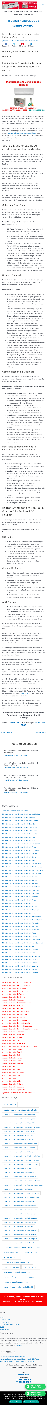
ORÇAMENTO (5, 1322)
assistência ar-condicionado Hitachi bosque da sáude (22, 1127)
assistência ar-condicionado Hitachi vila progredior (21, 1239)
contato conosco (26, 693)
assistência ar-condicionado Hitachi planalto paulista (21, 1193)
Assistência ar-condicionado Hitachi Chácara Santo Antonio (21, 776)
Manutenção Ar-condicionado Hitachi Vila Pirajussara (21, 910)
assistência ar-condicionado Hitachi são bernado (20, 1218)
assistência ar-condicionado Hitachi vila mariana (20, 1234)
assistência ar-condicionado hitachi (20, 1110)
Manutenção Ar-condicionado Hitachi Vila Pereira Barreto (22, 920)
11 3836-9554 (23, 1375)
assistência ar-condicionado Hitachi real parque (20, 1201)
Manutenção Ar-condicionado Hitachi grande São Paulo (21, 814)
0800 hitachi (10, 1104)
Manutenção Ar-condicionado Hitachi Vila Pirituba (19, 906)
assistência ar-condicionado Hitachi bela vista (19, 1123)
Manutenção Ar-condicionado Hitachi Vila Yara (18, 840)
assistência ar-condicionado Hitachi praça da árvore (21, 1197)
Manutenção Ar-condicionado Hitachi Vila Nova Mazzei (21, 939)
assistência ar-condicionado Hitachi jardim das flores (21, 1160)
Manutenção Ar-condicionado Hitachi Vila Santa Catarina (22, 873)
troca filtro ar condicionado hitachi (18, 1287)
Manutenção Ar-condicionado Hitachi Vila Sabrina (19, 877)
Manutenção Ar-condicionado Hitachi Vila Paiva (19, 933)
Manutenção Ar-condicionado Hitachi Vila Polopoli (19, 900)
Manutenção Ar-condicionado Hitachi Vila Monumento (21, 956)
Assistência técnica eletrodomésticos (15, 811)
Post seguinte (40, 732)
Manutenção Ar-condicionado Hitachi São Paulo (19, 817)
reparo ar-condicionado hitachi (17, 1282)
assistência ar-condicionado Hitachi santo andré (20, 1214)
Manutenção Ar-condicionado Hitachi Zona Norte (19, 827)
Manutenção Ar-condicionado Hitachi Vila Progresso (20, 890)
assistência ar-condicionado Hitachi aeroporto (19, 1119)
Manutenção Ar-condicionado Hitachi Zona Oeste (19, 830)
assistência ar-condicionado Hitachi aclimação (19, 1114)
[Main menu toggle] (42, 5)
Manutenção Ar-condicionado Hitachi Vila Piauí (18, 913)
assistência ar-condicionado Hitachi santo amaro (20, 1210)
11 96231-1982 (36, 1301)
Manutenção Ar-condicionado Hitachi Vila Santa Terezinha (22, 870)
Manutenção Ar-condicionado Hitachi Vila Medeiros (20, 959)
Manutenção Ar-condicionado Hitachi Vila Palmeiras (20, 930)
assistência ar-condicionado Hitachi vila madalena (20, 1230)
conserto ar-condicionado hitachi (17, 1262)
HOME (2, 1317)
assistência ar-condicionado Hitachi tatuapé (18, 1226)
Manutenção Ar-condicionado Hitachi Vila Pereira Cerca (22, 916)
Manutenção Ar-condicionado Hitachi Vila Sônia (19, 857)
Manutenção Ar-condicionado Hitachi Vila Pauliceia (20, 926)
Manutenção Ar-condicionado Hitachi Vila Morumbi (20, 949)
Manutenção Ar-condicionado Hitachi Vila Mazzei (19, 963)
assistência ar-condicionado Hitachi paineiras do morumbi (23, 1181)
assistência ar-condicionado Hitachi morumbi (19, 1172)
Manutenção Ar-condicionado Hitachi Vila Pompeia (20, 897)
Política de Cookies (31, 1402)
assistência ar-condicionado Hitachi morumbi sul (20, 1177)
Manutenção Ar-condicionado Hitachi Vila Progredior (20, 893)
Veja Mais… (20, 1345)
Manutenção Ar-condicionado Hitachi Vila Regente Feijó (21, 887)
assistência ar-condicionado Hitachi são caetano (20, 1222)
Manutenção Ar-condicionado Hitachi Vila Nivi (18, 946)
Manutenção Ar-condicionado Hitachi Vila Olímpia (19, 936)
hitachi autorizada (11, 1267)
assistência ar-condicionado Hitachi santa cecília (20, 1205)
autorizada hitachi (32, 1252)
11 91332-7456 (20, 1301)
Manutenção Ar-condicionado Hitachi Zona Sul (18, 824)
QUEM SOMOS (5, 1320)
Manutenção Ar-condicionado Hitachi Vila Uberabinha (21, 844)
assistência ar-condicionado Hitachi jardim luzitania (21, 1164)
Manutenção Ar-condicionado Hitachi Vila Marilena (20, 973)
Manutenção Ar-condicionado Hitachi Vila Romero (19, 880)
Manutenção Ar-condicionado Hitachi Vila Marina (19, 969)
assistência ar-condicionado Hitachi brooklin (19, 1131)
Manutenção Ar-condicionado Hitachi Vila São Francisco (22, 867)
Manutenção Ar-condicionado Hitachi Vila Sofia (18, 860)
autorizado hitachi (11, 1257)
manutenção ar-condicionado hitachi (19, 1277)
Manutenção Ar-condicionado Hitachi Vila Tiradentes (20, 850)
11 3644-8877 (15, 722)
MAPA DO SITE (5, 1329)
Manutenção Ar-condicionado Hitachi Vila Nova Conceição (23, 943)
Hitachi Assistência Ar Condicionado (16, 41)
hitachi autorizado (30, 1267)
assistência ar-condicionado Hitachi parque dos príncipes (23, 1185)
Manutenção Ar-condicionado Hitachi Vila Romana (20, 883)
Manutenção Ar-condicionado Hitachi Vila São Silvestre (21, 863)
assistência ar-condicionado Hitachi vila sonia (19, 1243)
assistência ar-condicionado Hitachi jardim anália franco (22, 1156)
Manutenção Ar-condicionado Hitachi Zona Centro (20, 820)
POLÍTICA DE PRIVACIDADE (10, 1324)
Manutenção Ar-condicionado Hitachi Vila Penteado (20, 923)
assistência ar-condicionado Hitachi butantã (18, 1135)
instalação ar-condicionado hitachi (18, 1272)
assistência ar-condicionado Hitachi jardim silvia (20, 1168)
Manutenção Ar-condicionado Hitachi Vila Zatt (18, 837)
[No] (44, 1398)
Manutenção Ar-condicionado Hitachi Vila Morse (19, 953)
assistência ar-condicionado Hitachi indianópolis (20, 1148)
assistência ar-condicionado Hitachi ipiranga (19, 1152)
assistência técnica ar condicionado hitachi (22, 1247)
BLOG (2, 1327)
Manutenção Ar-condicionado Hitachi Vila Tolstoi (19, 847)
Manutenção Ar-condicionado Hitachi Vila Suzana (19, 854)
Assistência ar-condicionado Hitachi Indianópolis (21, 789)
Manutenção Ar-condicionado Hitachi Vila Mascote (20, 966)
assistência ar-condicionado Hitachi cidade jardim (20, 1143)
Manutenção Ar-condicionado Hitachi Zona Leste (19, 834)
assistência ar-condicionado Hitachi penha (18, 1189)
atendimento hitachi (12, 1252)
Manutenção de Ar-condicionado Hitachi (22, 133)
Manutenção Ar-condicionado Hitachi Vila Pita (18, 903)
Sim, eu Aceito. (15, 1402)
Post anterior (6, 732)
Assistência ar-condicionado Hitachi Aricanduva (21, 751)
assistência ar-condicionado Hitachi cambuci (19, 1139)
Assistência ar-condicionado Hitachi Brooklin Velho (21, 764)
